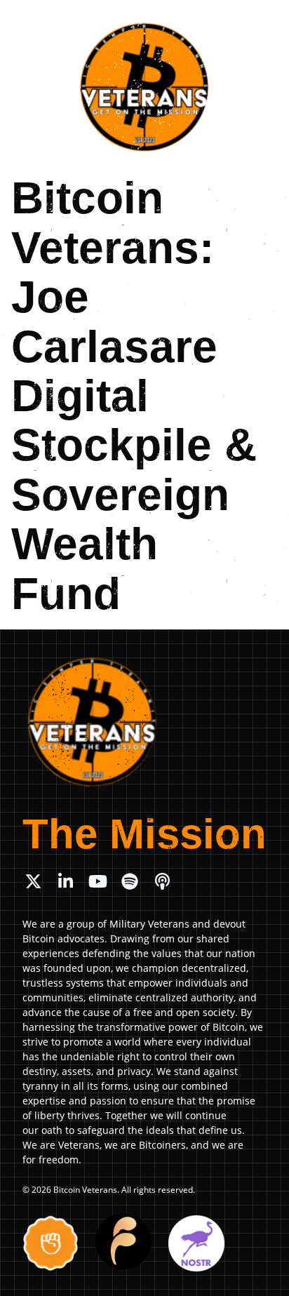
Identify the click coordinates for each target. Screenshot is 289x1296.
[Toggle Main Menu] (262, 21)
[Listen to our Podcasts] (162, 881)
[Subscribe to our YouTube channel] (97, 881)
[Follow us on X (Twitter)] (32, 881)
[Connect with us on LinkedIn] (65, 881)
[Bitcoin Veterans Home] (144, 87)
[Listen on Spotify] (129, 881)
